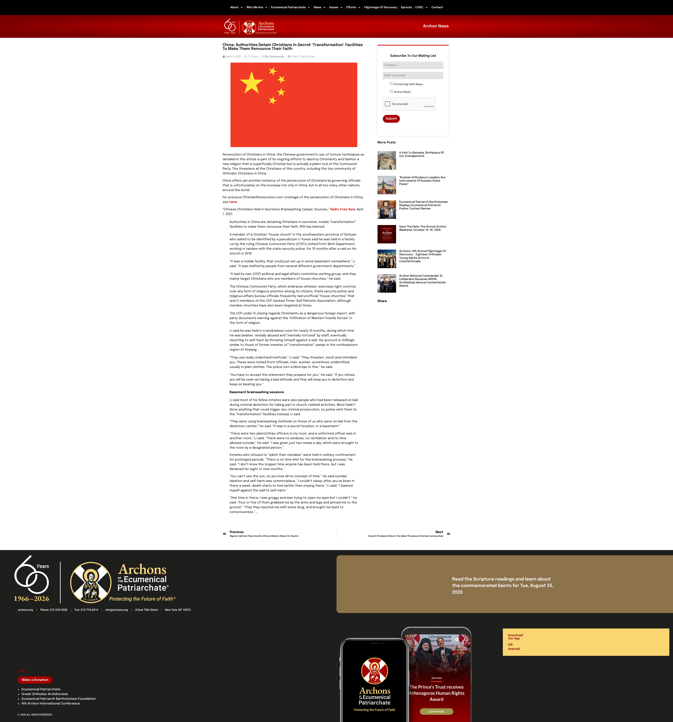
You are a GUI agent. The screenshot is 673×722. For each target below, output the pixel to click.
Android (514, 649)
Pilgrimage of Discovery (380, 7)
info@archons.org (117, 610)
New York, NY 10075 (178, 610)
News (317, 7)
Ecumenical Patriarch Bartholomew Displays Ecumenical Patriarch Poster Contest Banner (423, 205)
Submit (391, 118)
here (233, 202)
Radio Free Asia (342, 209)
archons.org (25, 610)
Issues (333, 7)
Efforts (351, 7)
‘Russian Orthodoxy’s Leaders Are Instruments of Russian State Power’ (422, 181)
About (234, 7)
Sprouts (406, 7)
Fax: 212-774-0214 (86, 610)
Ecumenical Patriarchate (288, 7)
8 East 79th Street (146, 610)
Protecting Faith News (408, 84)
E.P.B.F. (419, 7)
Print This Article (302, 56)
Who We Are (255, 7)
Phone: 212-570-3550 (53, 610)
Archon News (402, 92)
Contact (437, 7)
